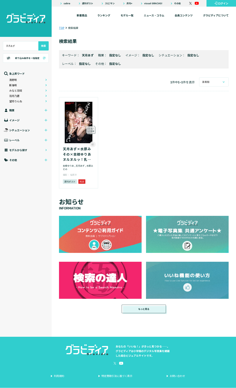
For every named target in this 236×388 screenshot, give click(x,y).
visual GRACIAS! (153, 3)
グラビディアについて (216, 15)
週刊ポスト (87, 3)
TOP (61, 28)
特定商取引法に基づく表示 (116, 376)
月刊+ (129, 3)
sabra (67, 3)
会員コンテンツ (184, 15)
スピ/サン (110, 3)
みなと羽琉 (15, 90)
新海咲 (13, 85)
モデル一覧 (127, 15)
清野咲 (13, 80)
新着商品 (82, 15)
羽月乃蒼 (14, 96)
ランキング (103, 15)
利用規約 (59, 376)
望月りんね (15, 101)
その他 (177, 3)
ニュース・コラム (154, 15)
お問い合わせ (177, 376)
